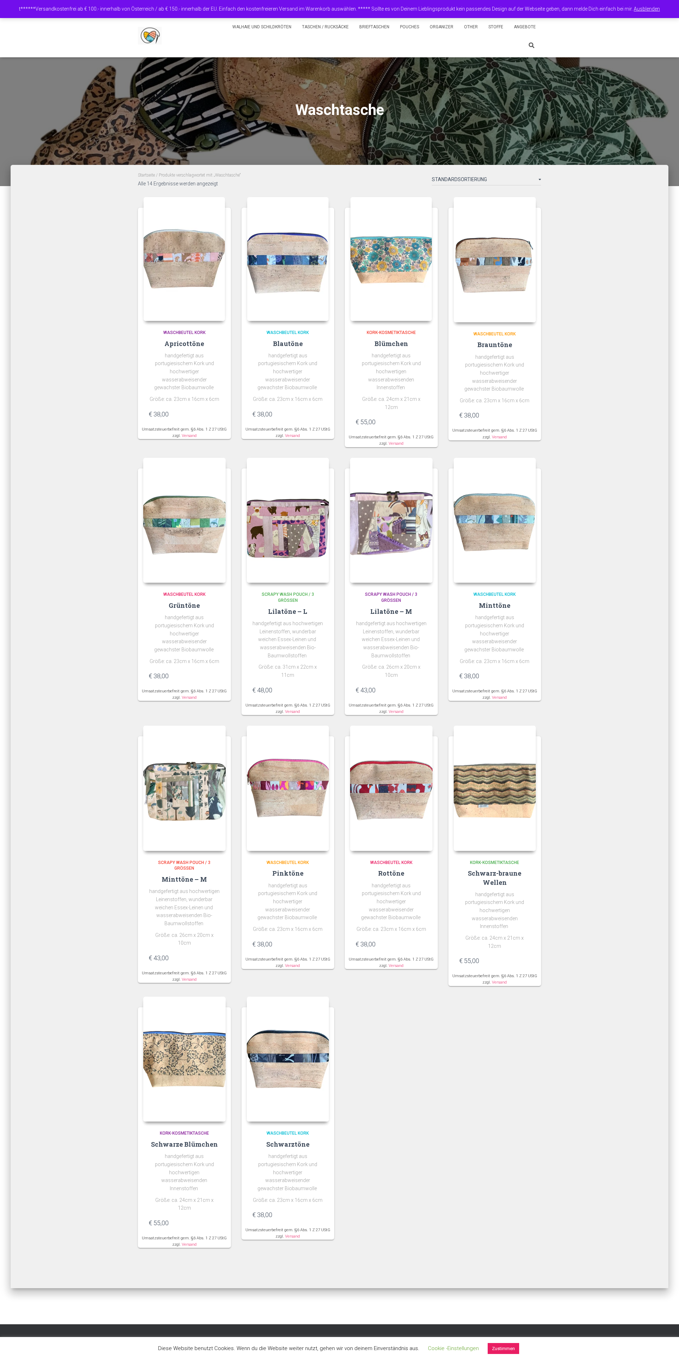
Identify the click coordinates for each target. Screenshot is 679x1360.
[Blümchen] (391, 259)
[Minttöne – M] (184, 788)
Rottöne (391, 873)
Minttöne (494, 605)
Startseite (146, 175)
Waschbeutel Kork (184, 332)
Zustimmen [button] (503, 1348)
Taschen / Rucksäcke (325, 26)
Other (471, 26)
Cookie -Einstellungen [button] (453, 1348)
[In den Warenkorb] (216, 413)
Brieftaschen (374, 26)
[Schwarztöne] (288, 1059)
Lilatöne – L (287, 611)
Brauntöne (494, 344)
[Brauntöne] (495, 259)
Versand (189, 435)
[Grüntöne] (184, 520)
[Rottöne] (391, 788)
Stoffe (495, 26)
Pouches (409, 26)
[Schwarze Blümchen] (184, 1059)
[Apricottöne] (184, 259)
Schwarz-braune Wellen (494, 877)
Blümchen (391, 343)
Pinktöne (287, 873)
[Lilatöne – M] (391, 520)
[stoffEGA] (150, 36)
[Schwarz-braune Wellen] (495, 788)
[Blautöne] (288, 259)
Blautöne (288, 343)
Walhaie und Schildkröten (261, 26)
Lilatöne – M (391, 611)
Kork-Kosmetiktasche (391, 332)
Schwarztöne (287, 1144)
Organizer (441, 26)
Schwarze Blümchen (184, 1144)
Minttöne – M (184, 879)
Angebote (525, 26)
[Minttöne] (495, 520)
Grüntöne (184, 605)
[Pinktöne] (288, 788)
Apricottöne (184, 343)
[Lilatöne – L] (288, 520)
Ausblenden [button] (647, 9)
